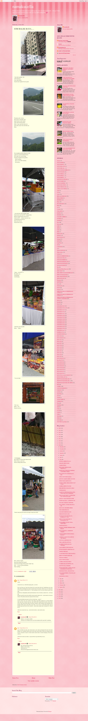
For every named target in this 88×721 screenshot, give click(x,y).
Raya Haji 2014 (60, 360)
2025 (60, 430)
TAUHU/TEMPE (60, 399)
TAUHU (58, 397)
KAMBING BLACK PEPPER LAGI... (66, 563)
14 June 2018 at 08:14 (32, 643)
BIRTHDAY (59, 200)
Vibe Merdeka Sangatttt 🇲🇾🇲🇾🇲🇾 (65, 41)
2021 (60, 438)
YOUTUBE (59, 420)
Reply (18, 611)
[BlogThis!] (31, 571)
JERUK (58, 228)
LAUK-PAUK (59, 246)
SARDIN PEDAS (62, 465)
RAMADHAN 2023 (61, 322)
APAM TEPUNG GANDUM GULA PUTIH (68, 113)
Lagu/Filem (59, 242)
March (61, 583)
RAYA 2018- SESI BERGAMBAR (66, 507)
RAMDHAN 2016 (60, 332)
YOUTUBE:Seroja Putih (61, 421)
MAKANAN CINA (61, 257)
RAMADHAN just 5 (61, 330)
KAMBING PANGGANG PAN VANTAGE (65, 545)
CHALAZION (60, 211)
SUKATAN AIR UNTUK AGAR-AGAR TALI (69, 86)
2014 (60, 596)
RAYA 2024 (59, 354)
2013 (60, 598)
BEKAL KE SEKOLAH (61, 196)
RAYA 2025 (59, 356)
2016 (60, 592)
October (61, 451)
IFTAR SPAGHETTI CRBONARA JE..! (67, 549)
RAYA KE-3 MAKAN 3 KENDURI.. (66, 502)
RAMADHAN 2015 (61, 309)
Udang (58, 408)
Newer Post (15, 678)
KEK (58, 231)
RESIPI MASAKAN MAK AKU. (63, 380)
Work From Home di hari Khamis (65, 45)
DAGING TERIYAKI (63, 551)
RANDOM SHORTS (61, 334)
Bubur (58, 205)
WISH (58, 418)
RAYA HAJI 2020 (60, 367)
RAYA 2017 (59, 343)
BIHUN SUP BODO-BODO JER (65, 555)
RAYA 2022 (59, 350)
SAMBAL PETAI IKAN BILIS (65, 561)
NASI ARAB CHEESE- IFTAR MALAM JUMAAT (67, 573)
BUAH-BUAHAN (60, 203)
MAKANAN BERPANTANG (62, 256)
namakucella (22, 6)
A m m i (60, 44)
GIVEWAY (59, 218)
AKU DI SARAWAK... (61, 183)
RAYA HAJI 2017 (60, 337)
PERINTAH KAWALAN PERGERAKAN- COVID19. (65, 295)
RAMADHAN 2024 (61, 324)
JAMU (58, 226)
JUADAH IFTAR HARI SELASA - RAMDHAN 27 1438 (66, 516)
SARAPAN (59, 390)
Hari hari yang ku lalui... (64, 40)
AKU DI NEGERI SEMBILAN (63, 170)
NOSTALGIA (59, 285)
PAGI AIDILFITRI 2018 (64, 509)
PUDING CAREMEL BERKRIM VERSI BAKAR (67, 528)
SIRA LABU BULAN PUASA (65, 542)
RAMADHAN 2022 (61, 321)
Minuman (59, 280)
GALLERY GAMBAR (61, 216)
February (61, 585)
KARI (58, 229)
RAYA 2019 (59, 347)
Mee (58, 267)
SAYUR (58, 392)
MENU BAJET (60, 270)
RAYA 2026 (59, 336)
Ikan (58, 222)
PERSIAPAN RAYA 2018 (64, 514)
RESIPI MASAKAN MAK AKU (63, 378)
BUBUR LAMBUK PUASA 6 (65, 461)
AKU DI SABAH (60, 181)
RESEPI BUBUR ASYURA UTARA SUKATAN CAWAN (68, 95)
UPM (58, 414)
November (62, 449)
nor (18, 580)
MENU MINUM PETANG (62, 276)
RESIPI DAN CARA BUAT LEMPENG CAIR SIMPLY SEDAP (68, 69)
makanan (59, 254)
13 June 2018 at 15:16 (23, 628)
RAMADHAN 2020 (61, 319)
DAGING (59, 213)
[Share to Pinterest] (35, 571)
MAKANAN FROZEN (61, 259)
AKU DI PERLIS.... (61, 177)
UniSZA (58, 412)
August (61, 455)
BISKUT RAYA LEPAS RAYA (65, 480)
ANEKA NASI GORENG (62, 188)
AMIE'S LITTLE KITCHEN (64, 51)
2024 (60, 432)
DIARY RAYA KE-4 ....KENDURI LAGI (67, 500)
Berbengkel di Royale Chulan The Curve (66, 48)
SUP (58, 395)
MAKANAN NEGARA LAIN (63, 261)
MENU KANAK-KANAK (62, 274)
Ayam (58, 194)
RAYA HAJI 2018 (60, 364)
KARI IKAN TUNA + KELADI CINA (66, 571)
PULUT (58, 304)
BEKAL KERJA (60, 198)
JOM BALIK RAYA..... (63, 525)
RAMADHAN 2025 (61, 326)
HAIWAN (59, 220)
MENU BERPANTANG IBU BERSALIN (65, 272)
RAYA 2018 (59, 345)
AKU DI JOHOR (60, 162)
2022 (60, 436)
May (61, 578)
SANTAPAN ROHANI (61, 388)
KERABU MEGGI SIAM (64, 463)
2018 (60, 445)
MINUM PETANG (60, 278)
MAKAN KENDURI (61, 250)
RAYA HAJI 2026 (60, 373)
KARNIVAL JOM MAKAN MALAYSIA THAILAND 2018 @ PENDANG (67, 493)
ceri (58, 207)
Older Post (51, 678)
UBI (58, 406)
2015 (60, 594)
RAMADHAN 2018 (61, 315)
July (61, 457)
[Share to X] (32, 571)
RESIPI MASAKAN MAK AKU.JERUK (65, 382)
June (61, 459)
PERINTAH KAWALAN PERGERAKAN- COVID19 (65, 292)
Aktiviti (58, 160)
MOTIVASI (59, 282)
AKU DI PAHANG (60, 172)
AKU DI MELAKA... (61, 168)
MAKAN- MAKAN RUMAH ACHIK (66, 498)
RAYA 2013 (59, 339)
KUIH (58, 241)
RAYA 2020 (59, 349)
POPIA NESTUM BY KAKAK (65, 476)
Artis (58, 192)
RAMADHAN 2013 (61, 306)
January (61, 587)
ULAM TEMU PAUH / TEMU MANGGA (67, 553)
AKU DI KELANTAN (61, 166)
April (61, 581)
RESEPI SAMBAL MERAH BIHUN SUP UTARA (67, 483)
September (62, 453)
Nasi (58, 284)
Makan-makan (60, 252)
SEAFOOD (59, 393)
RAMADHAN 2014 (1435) (62, 307)
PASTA (58, 287)
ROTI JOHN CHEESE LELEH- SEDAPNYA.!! (65, 468)
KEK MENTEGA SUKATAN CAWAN (68, 104)
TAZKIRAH (59, 401)
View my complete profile (23, 17)
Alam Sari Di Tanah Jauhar (64, 53)
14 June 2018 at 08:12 (32, 617)
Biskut (58, 201)
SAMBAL (59, 386)
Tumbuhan (59, 405)
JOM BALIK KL (62, 490)
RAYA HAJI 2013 (60, 358)
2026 (60, 428)
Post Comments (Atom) (22, 684)
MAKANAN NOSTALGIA (62, 263)
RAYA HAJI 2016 (60, 362)
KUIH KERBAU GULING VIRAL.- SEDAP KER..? (66, 523)
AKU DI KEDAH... (60, 164)
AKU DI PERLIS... (60, 175)
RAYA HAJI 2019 (60, 365)
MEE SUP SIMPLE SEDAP (68, 131)
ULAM (58, 410)
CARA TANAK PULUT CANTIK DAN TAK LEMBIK (68, 78)
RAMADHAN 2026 (61, 328)
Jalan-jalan (59, 224)
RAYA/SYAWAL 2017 (61, 377)
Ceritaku (58, 209)
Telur (58, 403)
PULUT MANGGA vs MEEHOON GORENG (66, 531)
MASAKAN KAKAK (61, 265)
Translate (54, 701)
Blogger (49, 711)
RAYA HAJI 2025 (60, 371)
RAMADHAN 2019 (61, 317)
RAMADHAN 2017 (61, 313)
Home (33, 678)
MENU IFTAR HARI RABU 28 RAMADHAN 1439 (65, 519)
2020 (60, 440)
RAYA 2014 (59, 341)
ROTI (58, 384)
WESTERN (59, 416)
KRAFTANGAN (60, 237)
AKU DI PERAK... (60, 173)
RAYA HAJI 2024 (60, 369)
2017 (60, 589)
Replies (20, 614)
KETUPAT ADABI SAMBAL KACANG (67, 478)
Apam (58, 190)
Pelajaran (59, 289)
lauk (58, 244)
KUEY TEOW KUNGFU (64, 559)
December (62, 446)
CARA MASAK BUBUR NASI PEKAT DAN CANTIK (69, 148)
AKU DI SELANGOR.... (61, 185)
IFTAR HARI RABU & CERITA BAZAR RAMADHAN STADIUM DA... (67, 568)
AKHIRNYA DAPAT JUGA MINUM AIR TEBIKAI (66, 537)
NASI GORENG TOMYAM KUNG (66, 547)
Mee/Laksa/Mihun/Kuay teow (62, 269)
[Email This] (30, 571)
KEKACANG (59, 233)
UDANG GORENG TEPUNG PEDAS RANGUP (66, 534)
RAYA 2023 (59, 352)
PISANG (59, 302)
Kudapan (59, 239)
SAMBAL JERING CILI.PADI (65, 486)
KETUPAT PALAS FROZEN (64, 565)
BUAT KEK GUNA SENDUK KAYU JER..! (66, 474)
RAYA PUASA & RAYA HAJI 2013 (64, 375)
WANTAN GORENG (63, 557)
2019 (60, 443)
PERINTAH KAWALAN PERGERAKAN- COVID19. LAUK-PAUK (65, 298)
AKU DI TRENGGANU (61, 186)
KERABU (59, 235)
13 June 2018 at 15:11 (23, 580)
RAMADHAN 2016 (61, 311)
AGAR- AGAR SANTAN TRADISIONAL (67, 140)
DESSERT (59, 214)
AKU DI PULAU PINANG (62, 179)
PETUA (58, 300)
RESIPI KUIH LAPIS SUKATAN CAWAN (67, 122)
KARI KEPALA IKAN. (63, 576)
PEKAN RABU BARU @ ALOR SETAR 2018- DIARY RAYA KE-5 (67, 496)
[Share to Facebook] (33, 571)
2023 (60, 434)
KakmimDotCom (62, 47)
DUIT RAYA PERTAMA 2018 (65, 540)
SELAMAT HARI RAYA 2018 (65, 512)
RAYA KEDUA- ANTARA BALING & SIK (66, 505)
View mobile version (33, 681)
